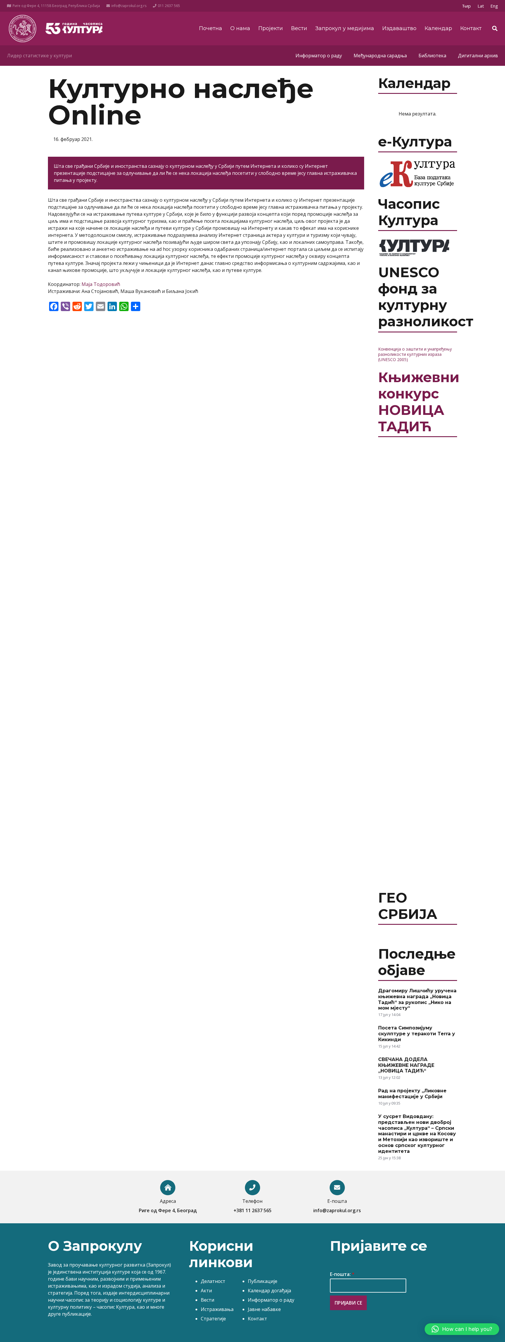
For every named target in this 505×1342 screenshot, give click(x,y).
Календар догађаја (269, 1290)
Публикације (262, 1281)
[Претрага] (495, 28)
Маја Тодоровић (101, 284)
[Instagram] (451, 5)
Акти (206, 1290)
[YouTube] (441, 5)
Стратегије (213, 1318)
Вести (207, 1300)
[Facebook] (432, 5)
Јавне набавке (264, 1309)
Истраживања (217, 1309)
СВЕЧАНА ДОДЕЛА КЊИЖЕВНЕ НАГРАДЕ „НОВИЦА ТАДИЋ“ (406, 1065)
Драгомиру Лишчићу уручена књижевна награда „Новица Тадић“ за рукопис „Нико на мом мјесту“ (417, 999)
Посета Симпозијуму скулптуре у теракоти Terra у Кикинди (416, 1033)
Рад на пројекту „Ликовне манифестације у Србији (412, 1093)
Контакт (257, 1318)
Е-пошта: (342, 1274)
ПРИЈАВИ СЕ (348, 1303)
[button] (462, 1329)
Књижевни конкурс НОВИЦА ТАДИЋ (418, 402)
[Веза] (22, 28)
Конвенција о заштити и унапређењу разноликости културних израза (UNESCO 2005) (415, 354)
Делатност (213, 1281)
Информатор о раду (271, 1300)
